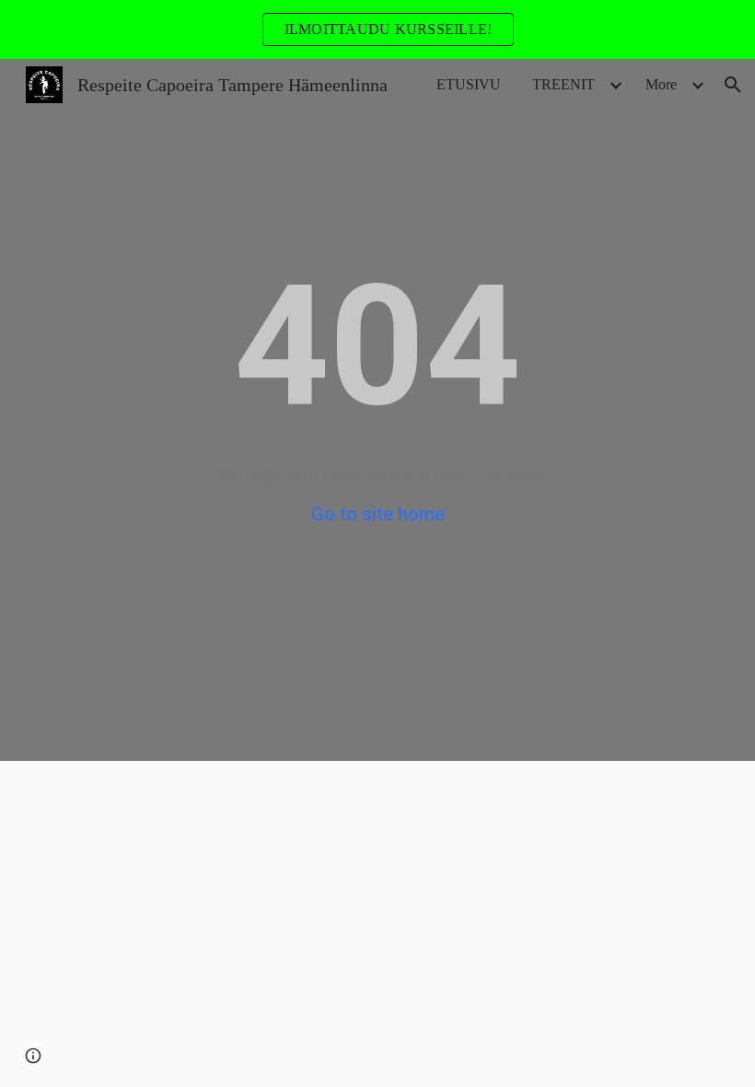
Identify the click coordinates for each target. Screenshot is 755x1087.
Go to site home (378, 514)
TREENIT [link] (563, 84)
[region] (377, 29)
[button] (733, 85)
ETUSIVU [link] (468, 84)
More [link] (661, 84)
